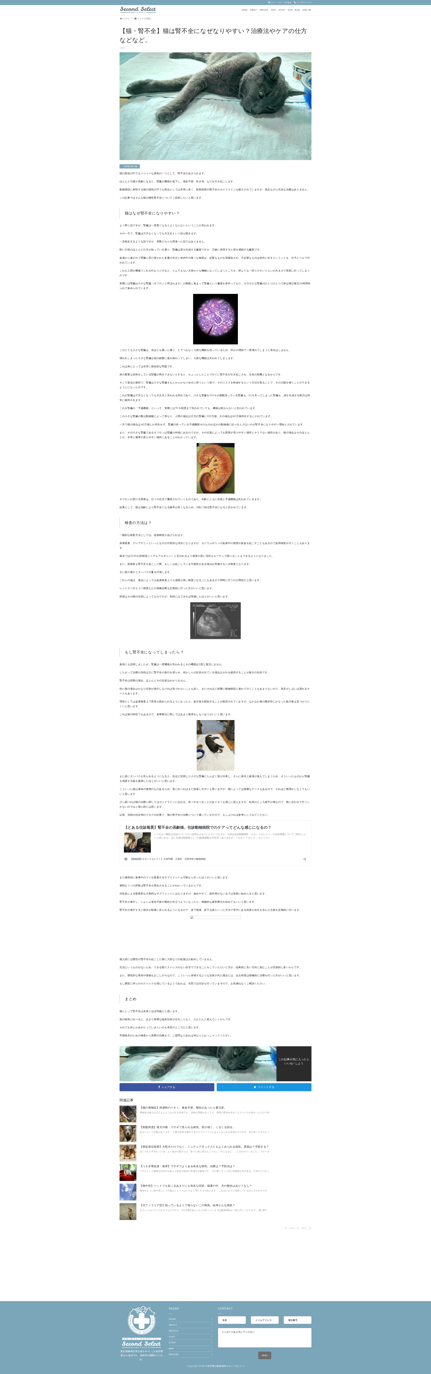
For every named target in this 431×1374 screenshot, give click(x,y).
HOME (172, 1319)
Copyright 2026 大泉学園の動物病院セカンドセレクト (215, 1366)
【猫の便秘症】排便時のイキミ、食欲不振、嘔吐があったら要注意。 (183, 1102)
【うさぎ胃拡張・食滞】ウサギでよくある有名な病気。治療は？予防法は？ (187, 1161)
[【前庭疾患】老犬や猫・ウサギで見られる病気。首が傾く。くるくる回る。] (128, 1136)
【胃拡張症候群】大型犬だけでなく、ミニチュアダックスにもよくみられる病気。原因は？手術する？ (204, 1141)
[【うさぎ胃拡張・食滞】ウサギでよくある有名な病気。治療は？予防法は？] (128, 1175)
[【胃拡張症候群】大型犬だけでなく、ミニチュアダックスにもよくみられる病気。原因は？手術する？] (128, 1155)
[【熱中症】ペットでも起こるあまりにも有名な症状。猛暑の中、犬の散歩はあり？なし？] (128, 1194)
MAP (171, 1348)
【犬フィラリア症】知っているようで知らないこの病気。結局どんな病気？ (187, 1200)
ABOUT (173, 1325)
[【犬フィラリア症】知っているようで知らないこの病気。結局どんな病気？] (128, 1214)
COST (172, 1336)
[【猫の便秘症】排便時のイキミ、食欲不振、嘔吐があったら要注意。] (128, 1116)
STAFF (172, 1342)
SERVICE (174, 1331)
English (174, 1354)
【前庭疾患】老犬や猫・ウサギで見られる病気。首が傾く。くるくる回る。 (187, 1122)
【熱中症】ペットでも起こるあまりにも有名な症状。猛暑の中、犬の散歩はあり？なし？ (196, 1180)
